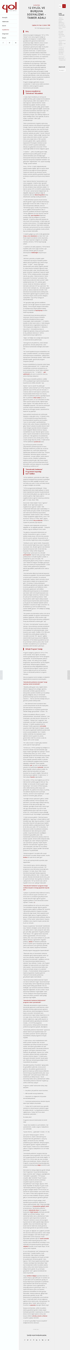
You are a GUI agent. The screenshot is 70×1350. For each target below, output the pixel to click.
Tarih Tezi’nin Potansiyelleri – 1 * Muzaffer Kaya (62, 58)
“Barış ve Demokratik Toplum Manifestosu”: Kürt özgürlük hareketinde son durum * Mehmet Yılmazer (62, 23)
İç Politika (36, 5)
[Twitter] (9, 43)
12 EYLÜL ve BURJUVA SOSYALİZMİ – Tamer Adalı (36, 12)
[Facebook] (3, 43)
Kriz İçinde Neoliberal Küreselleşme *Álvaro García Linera (62, 34)
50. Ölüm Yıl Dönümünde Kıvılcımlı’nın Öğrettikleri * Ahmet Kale (61, 51)
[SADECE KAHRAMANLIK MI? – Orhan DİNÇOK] (1, 675)
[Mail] (16, 43)
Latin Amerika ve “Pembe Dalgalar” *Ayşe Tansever (62, 43)
